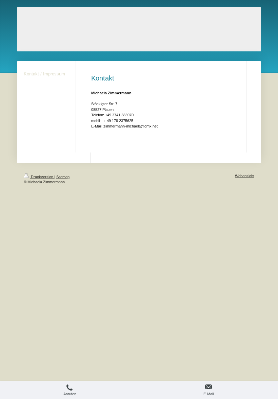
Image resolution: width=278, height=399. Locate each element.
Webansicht (244, 176)
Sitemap (63, 177)
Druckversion (42, 177)
